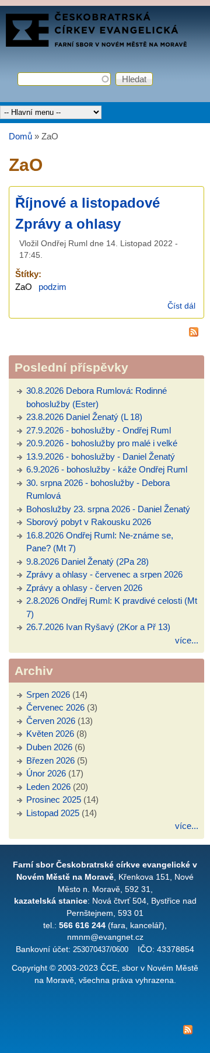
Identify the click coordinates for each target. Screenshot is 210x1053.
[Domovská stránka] (96, 43)
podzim (52, 287)
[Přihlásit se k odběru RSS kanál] (105, 1031)
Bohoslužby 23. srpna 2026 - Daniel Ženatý (108, 509)
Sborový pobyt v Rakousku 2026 (88, 522)
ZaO (23, 287)
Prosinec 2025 (53, 799)
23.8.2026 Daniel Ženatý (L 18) (84, 417)
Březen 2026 (50, 760)
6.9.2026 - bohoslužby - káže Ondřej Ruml (106, 469)
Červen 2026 (50, 721)
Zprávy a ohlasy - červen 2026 (84, 588)
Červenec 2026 (55, 707)
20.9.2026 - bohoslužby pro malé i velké (101, 443)
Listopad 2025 (52, 813)
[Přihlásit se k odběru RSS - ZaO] (106, 334)
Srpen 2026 (48, 694)
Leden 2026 (48, 787)
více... (186, 640)
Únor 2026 (46, 773)
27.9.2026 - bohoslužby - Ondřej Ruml (98, 430)
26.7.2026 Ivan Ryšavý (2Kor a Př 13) (98, 627)
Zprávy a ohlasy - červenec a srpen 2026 (104, 574)
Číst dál (181, 305)
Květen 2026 (50, 734)
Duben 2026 (49, 747)
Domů (20, 136)
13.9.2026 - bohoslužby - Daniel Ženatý (100, 456)
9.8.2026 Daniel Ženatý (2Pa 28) (87, 561)
